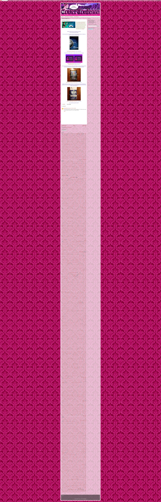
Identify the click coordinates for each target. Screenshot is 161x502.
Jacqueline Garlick (82, 281)
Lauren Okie (80, 336)
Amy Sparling (84, 153)
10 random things (77, 133)
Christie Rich (76, 196)
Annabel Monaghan (71, 157)
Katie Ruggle (79, 316)
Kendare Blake (74, 319)
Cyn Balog (79, 210)
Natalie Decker (70, 380)
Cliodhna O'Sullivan (79, 203)
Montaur (81, 376)
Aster (66, 163)
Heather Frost (74, 264)
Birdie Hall (63, 174)
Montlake (68, 377)
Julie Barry (76, 302)
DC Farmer (69, 216)
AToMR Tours (69, 163)
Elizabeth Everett (68, 227)
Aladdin (81, 140)
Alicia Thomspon (71, 145)
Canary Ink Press (66, 188)
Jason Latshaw (76, 285)
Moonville (71, 377)
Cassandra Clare (78, 190)
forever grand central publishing (72, 244)
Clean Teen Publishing (65, 203)
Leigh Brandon (83, 338)
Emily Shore (84, 232)
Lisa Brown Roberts (82, 342)
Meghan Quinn (70, 365)
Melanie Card (74, 365)
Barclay (74, 169)
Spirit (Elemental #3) (71, 64)
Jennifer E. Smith (83, 290)
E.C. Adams (64, 224)
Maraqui (65, 355)
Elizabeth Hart (72, 227)
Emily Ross (81, 232)
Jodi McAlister (72, 298)
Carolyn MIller (70, 190)
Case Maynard (73, 190)
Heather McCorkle (81, 265)
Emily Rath (78, 232)
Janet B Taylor (65, 284)
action (75, 138)
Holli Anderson (80, 269)
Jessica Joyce (83, 294)
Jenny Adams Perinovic (66, 293)
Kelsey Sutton (70, 319)
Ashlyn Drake (80, 162)
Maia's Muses (76, 353)
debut (74, 217)
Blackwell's (76, 174)
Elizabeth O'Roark (70, 228)
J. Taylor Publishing (65, 278)
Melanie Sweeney (73, 366)
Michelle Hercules (68, 372)
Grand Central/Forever (75, 254)
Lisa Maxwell (82, 343)
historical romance (64, 268)
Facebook (74, 239)
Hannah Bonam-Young (67, 258)
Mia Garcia (78, 369)
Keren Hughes (73, 320)
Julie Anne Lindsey (73, 302)
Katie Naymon (67, 316)
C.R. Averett (66, 186)
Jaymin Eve (75, 286)
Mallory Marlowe (75, 354)
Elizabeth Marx (65, 228)
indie (77, 274)
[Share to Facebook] (69, 104)
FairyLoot (82, 239)
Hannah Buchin (80, 258)
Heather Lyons (67, 265)
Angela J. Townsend (66, 155)
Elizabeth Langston (77, 227)
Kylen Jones (83, 328)
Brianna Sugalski (81, 182)
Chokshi (63, 196)
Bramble (69, 180)
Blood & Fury (73, 175)
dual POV (66, 223)
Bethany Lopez (69, 173)
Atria (72, 163)
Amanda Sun (74, 149)
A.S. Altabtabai (81, 136)
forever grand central (64, 244)
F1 (71, 239)
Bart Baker (63, 170)
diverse (74, 221)
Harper (65, 261)
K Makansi (80, 305)
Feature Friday (84, 241)
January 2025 (78, 284)
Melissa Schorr (68, 368)
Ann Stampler (63, 157)
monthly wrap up (65, 377)
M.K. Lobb (79, 350)
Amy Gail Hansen (72, 152)
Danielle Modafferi (78, 212)
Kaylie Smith (82, 317)
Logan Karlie (65, 346)
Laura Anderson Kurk (67, 332)
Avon (64, 166)
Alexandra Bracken (78, 142)
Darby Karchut (83, 213)
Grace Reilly (63, 254)
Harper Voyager (81, 262)
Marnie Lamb (84, 358)
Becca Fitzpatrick (83, 170)
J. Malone (79, 277)
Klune (81, 324)
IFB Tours (67, 273)
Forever (84, 243)
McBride (65, 362)
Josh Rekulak (63, 301)
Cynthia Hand (83, 210)
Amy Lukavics (63, 153)
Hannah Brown (76, 258)
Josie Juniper (67, 301)
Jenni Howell (73, 288)
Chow (65, 196)
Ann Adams (68, 156)
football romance (63, 243)
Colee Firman (69, 204)
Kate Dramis (80, 311)
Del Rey (84, 217)
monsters (79, 376)
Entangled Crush (71, 235)
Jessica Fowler (74, 294)
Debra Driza (71, 217)
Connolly (85, 205)
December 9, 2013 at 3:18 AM (72, 108)
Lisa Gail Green (70, 343)
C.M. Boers (81, 185)
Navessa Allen (66, 381)
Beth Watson (65, 173)
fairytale (85, 239)
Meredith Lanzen (65, 369)
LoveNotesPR (83, 347)
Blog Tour (64, 175)
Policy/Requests (76, 16)
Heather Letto (63, 265)
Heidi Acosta (83, 266)
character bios (70, 194)
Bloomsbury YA (68, 176)
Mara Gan (79, 354)
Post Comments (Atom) (68, 127)
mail (82, 353)
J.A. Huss (78, 278)
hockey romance (81, 268)
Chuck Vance (75, 200)
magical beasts (63, 353)
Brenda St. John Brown (68, 182)
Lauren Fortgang (73, 335)
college (64, 205)
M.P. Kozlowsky (66, 351)
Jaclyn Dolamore (70, 281)
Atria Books (76, 163)
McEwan (68, 362)
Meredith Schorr (69, 369)
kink (83, 323)
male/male (67, 354)
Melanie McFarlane (64, 366)
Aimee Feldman (68, 140)
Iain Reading (64, 273)
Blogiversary (69, 175)
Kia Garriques (69, 321)
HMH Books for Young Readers (72, 268)
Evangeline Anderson (64, 238)
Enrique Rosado (67, 235)
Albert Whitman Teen (64, 141)
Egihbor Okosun (82, 225)
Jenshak (80, 293)
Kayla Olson (78, 317)
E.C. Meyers (67, 224)
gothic (73, 253)
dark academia (71, 214)
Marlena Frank (77, 358)
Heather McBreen (76, 265)
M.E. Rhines (72, 350)
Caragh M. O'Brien (66, 189)
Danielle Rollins (82, 212)
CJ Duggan (79, 201)
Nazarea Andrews (71, 381)
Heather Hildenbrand (79, 264)
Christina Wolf (79, 197)
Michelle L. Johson (77, 372)
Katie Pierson (75, 316)
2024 (74, 134)
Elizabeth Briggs (64, 227)
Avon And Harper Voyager (69, 166)
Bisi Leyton (66, 174)
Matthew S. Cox (68, 361)
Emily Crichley (72, 231)
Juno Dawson (76, 304)
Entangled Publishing (77, 235)
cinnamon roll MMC (75, 201)
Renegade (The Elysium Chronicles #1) (71, 82)
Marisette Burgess (64, 357)
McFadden (71, 362)
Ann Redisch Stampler (80, 156)
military (70, 374)
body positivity (76, 176)
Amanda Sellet (66, 149)
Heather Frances (70, 264)
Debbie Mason (67, 217)
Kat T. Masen (64, 311)
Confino (78, 205)
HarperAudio (85, 262)
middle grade (73, 373)
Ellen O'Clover (83, 229)
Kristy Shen (73, 327)
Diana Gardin (82, 219)
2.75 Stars (64, 134)
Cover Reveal (84, 207)
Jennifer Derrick (73, 290)
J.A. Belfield (75, 278)
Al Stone (79, 140)
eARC (78, 224)
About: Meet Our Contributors (69, 16)
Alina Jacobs (75, 145)
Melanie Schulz (68, 366)
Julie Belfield (80, 302)
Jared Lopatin (73, 285)
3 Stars (77, 134)
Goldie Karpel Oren (78, 252)
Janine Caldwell (70, 284)
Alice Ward (84, 144)
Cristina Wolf (81, 208)
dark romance (84, 214)
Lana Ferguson (81, 330)
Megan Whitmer (66, 365)
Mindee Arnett (79, 374)
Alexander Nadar (73, 142)
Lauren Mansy (67, 336)
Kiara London (73, 321)
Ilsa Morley (63, 274)
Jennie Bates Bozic (78, 288)
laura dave (72, 332)
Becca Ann (80, 170)
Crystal (75, 209)
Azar (67, 167)
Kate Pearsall (66, 313)
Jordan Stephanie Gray (66, 300)
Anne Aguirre (76, 157)
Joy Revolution (74, 301)
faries (69, 241)
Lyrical (76, 349)
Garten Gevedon (83, 248)
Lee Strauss (73, 338)
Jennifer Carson (79, 289)
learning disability (67, 338)
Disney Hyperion (70, 221)
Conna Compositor (82, 205)
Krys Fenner (77, 327)
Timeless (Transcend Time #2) (71, 63)
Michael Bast (74, 370)
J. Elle (70, 277)
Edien (66, 225)
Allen (76, 146)
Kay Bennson (72, 317)
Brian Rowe (73, 182)
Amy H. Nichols (76, 152)
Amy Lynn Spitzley (67, 153)
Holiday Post (70, 269)
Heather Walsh (74, 266)
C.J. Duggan (66, 185)
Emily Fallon (76, 231)
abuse (65, 138)
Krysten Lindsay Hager (64, 328)
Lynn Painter (69, 349)
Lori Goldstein (69, 347)
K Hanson (77, 305)
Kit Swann (75, 324)
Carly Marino (80, 189)
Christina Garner (66, 197)
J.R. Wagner (66, 280)
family (78, 240)
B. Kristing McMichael (81, 167)
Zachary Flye (66, 108)
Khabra (66, 321)
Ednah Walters (70, 225)
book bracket (82, 177)
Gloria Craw (67, 252)
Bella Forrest (75, 171)
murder (81, 378)
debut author (77, 217)
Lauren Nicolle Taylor (76, 336)
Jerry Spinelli (63, 294)
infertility (79, 274)
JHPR (63, 296)
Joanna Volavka (68, 298)
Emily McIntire (74, 232)
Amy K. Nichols (80, 152)
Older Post (84, 125)
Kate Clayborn (76, 311)
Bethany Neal (72, 173)
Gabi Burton (82, 247)
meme (83, 368)
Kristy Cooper (65, 327)
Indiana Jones (74, 274)
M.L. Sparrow (83, 350)
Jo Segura (80, 297)
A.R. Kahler (77, 136)
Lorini (76, 347)
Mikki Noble (67, 374)
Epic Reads (72, 236)
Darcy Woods (66, 214)
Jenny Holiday (76, 293)
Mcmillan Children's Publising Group (81, 362)
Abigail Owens (83, 137)
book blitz (79, 177)
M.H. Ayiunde (76, 350)
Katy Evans (69, 317)
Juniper (69, 304)
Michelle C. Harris (64, 372)
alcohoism (68, 141)
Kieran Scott (84, 321)
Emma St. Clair (74, 234)
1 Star (70, 133)
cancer (74, 188)
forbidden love (68, 243)
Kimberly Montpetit (67, 323)
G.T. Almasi (79, 247)
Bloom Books (77, 175)
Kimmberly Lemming (77, 323)
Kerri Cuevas (80, 320)
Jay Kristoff (71, 286)
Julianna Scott (68, 302)
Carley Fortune (76, 189)
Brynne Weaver (66, 184)
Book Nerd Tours (78, 178)
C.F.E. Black (63, 185)
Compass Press (72, 205)
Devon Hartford (72, 219)
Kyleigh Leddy (79, 328)
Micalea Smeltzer (70, 370)
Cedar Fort (74, 192)
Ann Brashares (71, 156)
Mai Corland (72, 353)
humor (79, 271)
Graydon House (80, 254)
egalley (78, 225)
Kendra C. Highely (79, 319)
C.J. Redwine (74, 185)
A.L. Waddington (66, 136)
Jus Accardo (80, 304)
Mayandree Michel (76, 361)
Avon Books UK (76, 166)
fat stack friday (78, 241)
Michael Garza (82, 370)
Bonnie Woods (83, 176)
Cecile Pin (67, 192)
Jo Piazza (73, 297)
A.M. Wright (74, 136)
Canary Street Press (71, 188)
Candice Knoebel (82, 188)
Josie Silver (71, 301)
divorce (77, 221)
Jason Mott (80, 285)
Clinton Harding (74, 203)
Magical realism (68, 353)
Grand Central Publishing (69, 254)
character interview (75, 194)
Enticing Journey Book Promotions (66, 236)
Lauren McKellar (71, 336)
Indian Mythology (70, 274)
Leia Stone (76, 338)
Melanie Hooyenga (79, 365)
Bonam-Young (80, 176)
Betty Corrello (81, 173)
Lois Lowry (69, 346)
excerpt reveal (69, 239)
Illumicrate (73, 273)
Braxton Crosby (73, 181)
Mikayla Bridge (81, 373)
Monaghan (65, 376)
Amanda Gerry (65, 148)
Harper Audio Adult (77, 261)
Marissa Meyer (81, 357)
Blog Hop (83, 174)
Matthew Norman (63, 361)
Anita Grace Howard (64, 156)
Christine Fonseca (64, 198)
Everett (78, 238)
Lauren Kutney (63, 336)
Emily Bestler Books (68, 231)
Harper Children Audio (83, 261)
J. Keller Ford (72, 277)
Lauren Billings (75, 334)
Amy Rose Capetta (72, 153)
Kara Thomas (77, 308)
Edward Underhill (74, 225)
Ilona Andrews (79, 273)
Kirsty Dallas (69, 324)
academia (68, 138)
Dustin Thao (73, 223)
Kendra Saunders (84, 319)
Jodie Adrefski (80, 298)
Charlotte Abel (79, 194)
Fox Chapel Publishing (80, 245)
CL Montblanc (82, 201)
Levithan (67, 340)
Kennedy (67, 320)
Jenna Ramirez (65, 288)
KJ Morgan (78, 324)
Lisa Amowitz (76, 342)
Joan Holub (84, 297)
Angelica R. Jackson (72, 155)
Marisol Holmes (72, 357)
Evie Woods (81, 238)
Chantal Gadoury (77, 193)
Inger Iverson (82, 274)
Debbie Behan (63, 217)
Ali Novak (71, 144)
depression (63, 219)
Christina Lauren (71, 197)
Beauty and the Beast (76, 170)
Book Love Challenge (73, 178)
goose (71, 253)
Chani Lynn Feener (73, 193)
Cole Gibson (65, 204)
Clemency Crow (70, 203)
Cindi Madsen (78, 200)
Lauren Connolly (64, 335)
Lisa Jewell (74, 343)
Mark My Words (70, 358)
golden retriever (73, 252)
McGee (74, 362)
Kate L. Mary (79, 312)
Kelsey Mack (63, 319)
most (79, 377)
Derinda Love (66, 219)
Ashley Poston (67, 162)
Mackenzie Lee (74, 351)
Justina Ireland (63, 305)
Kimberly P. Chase (72, 323)
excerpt (64, 239)
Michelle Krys (72, 372)
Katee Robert (73, 313)
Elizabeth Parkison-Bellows (75, 228)
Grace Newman (83, 253)
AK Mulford (76, 140)
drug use (63, 223)
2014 (69, 134)
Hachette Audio (74, 257)
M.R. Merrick (70, 351)
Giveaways (81, 251)
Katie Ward (82, 316)
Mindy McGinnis (83, 374)
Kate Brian (72, 311)
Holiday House (66, 269)
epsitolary (81, 236)
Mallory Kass (70, 354)
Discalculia (84, 220)
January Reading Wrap (66, 285)
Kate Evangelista (83, 311)
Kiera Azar (77, 321)
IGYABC (70, 273)
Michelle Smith (66, 373)
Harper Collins (63, 262)
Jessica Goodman (79, 294)
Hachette (70, 257)
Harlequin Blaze (64, 260)
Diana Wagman (65, 220)
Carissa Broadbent (71, 189)
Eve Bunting (68, 238)
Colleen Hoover (81, 204)
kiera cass (80, 321)
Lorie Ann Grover (73, 347)
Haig (77, 257)
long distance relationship (81, 346)
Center (77, 192)
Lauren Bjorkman (79, 334)
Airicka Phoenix (72, 140)
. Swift (62, 133)
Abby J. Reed (64, 137)
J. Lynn (76, 277)
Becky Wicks (71, 171)
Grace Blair (80, 253)
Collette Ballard (67, 205)
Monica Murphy (71, 376)
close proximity (83, 203)
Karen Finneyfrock (80, 309)
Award (65, 167)
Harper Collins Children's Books (70, 262)
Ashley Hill (64, 162)
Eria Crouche (84, 236)
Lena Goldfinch (80, 339)
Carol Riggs (84, 189)
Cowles (67, 208)
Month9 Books (84, 376)
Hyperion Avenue (65, 272)
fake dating (69, 240)
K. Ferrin (85, 305)
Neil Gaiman (75, 381)
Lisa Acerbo (70, 342)
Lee (70, 338)
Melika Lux (82, 366)
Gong (81, 252)
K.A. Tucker (75, 306)
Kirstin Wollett (66, 324)
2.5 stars (85, 133)
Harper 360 (68, 261)
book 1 (68, 177)
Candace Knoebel (78, 188)
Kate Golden (67, 312)
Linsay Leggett (63, 342)
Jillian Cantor (69, 296)
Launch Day (63, 332)
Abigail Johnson (76, 137)
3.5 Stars (81, 134)
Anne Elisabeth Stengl (81, 157)
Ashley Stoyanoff (71, 162)
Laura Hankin (82, 332)
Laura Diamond (75, 332)
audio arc (83, 163)
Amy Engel (65, 152)
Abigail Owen (80, 137)
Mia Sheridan (85, 369)
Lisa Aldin (73, 342)
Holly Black (84, 269)
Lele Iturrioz (77, 339)
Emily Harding (82, 231)
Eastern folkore (81, 224)
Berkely (81, 171)
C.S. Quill (69, 186)
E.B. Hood (85, 223)
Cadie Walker (82, 186)
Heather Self (71, 266)
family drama (81, 240)
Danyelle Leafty (75, 213)
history (67, 268)
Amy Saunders (80, 153)
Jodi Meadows (76, 298)
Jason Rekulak (83, 285)
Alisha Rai (83, 145)
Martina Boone (80, 359)
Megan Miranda (66, 364)
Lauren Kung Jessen (83, 335)
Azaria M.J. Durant (71, 167)
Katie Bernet (63, 315)
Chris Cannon (68, 196)
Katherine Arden (81, 313)
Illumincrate (76, 273)
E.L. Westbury (74, 224)
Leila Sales (70, 339)
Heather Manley (71, 265)
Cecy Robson (70, 192)
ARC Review (83, 159)
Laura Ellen (79, 332)
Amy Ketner (84, 152)
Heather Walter (79, 266)
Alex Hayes (65, 142)
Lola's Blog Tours (76, 346)
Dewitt (75, 219)
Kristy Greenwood (69, 327)
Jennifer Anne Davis (70, 289)
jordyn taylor (75, 300)
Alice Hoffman (77, 144)
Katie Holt (78, 315)
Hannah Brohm (72, 258)
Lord (66, 347)
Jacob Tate (77, 281)
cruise (72, 209)
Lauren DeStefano (69, 335)
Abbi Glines (85, 136)
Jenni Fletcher (69, 288)
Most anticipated (83, 377)
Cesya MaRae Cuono (81, 192)
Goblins (70, 252)
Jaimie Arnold (72, 282)
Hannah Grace (84, 258)
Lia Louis (81, 340)
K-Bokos (83, 305)
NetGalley (63, 382)
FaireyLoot (79, 239)
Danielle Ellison (68, 212)
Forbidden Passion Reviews (74, 243)
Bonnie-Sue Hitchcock (64, 177)
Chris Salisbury (72, 196)
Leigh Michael (63, 339)
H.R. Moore (67, 257)
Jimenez (63, 297)
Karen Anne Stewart (67, 309)
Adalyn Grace (78, 138)
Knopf (83, 324)
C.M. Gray (84, 185)
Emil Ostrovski (63, 231)
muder (72, 378)
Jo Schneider (76, 297)
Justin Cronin (84, 304)
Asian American (83, 162)
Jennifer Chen (83, 289)
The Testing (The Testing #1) (71, 51)
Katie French (70, 315)
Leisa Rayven (73, 339)
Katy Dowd (66, 317)
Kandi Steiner (73, 308)
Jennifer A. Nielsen (83, 288)
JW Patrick (74, 305)
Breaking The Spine (78, 181)
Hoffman (85, 268)
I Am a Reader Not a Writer (72, 272)
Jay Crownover (67, 286)
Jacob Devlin (74, 281)
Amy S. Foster (76, 153)
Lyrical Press (79, 349)
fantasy (85, 240)
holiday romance (74, 269)
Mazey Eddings (80, 361)
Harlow (62, 261)
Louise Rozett (79, 347)
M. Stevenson (68, 350)
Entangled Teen (83, 235)
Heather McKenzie (67, 266)
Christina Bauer (81, 196)
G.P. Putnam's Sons (74, 247)
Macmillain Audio (79, 351)
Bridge (84, 182)
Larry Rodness (78, 331)
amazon (81, 149)
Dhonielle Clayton (78, 219)
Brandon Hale (69, 181)
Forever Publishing (79, 244)
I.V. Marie (79, 272)
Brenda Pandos (63, 182)
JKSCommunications (68, 297)
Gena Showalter (81, 249)
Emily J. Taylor (65, 232)
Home (62, 16)
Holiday (63, 269)
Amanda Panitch (82, 148)
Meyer (76, 369)
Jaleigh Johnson (76, 282)
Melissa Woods (80, 368)
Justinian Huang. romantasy (69, 305)
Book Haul (67, 178)
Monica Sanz (75, 376)
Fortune (69, 245)
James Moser (84, 282)
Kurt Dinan (72, 328)
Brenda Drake (84, 181)
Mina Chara (75, 374)
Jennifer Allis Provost (64, 289)
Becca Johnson (63, 171)
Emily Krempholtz (70, 232)
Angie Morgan (76, 155)
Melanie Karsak (83, 365)
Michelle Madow (81, 372)
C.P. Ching (63, 186)
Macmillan (84, 351)
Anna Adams (67, 157)
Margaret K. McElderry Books (80, 355)
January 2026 (82, 284)
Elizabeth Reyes (80, 228)
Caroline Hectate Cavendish (65, 190)
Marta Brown (72, 359)
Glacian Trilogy (63, 252)
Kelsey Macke (66, 319)
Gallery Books (70, 248)
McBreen (63, 362)
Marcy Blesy (71, 355)
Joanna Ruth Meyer (64, 298)
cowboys (64, 208)
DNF (79, 221)
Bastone (66, 170)
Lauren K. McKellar (78, 335)
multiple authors (77, 378)
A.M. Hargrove (70, 136)
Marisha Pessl (68, 357)
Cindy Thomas (70, 201)
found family (75, 245)
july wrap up (66, 304)
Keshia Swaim (63, 321)
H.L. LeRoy (64, 257)
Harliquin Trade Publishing (82, 260)
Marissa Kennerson (77, 357)
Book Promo (84, 178)
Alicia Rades (67, 145)
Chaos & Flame (81, 193)
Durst (70, 223)
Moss (77, 377)
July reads (63, 304)
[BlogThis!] (68, 104)
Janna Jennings (74, 284)
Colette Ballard (72, 204)
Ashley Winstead (76, 162)
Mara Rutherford (82, 354)
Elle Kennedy (71, 229)
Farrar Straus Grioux (73, 241)
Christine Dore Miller (83, 197)
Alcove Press (71, 141)
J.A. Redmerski (82, 278)
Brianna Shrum (77, 182)
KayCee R (75, 317)
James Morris (80, 282)
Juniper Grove (72, 304)
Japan (70, 285)
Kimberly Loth (63, 323)
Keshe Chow (84, 320)
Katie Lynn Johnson (82, 315)
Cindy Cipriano (82, 200)
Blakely (78, 174)
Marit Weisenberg (65, 358)
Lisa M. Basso (78, 343)
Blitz (80, 174)
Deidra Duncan (81, 217)
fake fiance (72, 240)
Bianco (84, 173)
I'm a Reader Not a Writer (83, 272)
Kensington (70, 320)
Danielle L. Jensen (73, 212)
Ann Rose (84, 156)
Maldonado (64, 354)
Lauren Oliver (83, 336)
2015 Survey (72, 134)
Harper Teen (76, 262)
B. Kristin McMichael (75, 167)
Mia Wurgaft (66, 370)
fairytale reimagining (65, 240)
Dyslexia (79, 223)
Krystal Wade (84, 327)
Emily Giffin (79, 231)
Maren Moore (74, 355)
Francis (84, 245)
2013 (67, 134)
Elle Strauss (79, 229)
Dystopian (82, 223)
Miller (72, 374)
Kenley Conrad (64, 320)
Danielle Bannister (63, 212)
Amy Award (71, 151)
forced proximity (80, 243)
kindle (81, 323)
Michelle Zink (70, 373)
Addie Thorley (82, 138)
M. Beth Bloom (83, 349)
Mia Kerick (81, 369)
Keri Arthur (77, 320)
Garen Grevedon (79, 248)
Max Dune (72, 361)
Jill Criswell (66, 296)
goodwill (69, 253)
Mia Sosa (64, 370)
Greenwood (84, 254)
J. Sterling (82, 277)
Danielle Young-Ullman (66, 213)
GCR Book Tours (72, 249)
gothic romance (76, 253)
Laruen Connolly (82, 331)
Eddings (84, 224)
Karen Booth (71, 309)
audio (80, 163)
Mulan (74, 378)
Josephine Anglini (79, 300)
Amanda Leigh (73, 148)
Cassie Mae (82, 190)
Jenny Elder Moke (72, 293)
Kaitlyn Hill (63, 308)
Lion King (67, 342)
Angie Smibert (80, 155)
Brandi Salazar (65, 181)
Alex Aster (83, 141)
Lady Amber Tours (67, 330)
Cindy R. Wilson (66, 201)
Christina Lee (75, 197)
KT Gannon (69, 328)
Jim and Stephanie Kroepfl (82, 296)
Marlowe (81, 358)
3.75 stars (85, 134)
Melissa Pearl (64, 368)
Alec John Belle (75, 141)
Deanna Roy (76, 216)
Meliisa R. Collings (78, 366)
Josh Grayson (83, 300)
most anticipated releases (67, 378)
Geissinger (77, 249)
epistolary (78, 236)
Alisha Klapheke (79, 145)
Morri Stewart (74, 377)
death (79, 216)
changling (69, 193)
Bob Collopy (72, 176)
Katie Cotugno (66, 315)
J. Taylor (85, 277)
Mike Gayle (85, 373)
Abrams (63, 138)
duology (68, 223)
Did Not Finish (77, 220)
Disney (65, 221)
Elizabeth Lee (81, 227)
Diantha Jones (73, 220)
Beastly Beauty (71, 170)
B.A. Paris (85, 167)
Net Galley (83, 381)
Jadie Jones (65, 282)
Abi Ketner (72, 137)
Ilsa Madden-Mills (83, 273)
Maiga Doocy (79, 353)
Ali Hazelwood (67, 144)
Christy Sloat (67, 200)
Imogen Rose (66, 274)
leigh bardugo (80, 338)
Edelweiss (63, 225)
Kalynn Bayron (69, 308)
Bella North (78, 171)
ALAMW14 (84, 140)
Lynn (62, 349)
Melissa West (76, 368)
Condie (75, 205)
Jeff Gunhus (83, 286)
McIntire (76, 362)
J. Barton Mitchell (66, 277)
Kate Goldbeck (63, 312)
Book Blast (72, 177)
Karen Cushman (75, 309)
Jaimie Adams (69, 282)
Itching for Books (78, 276)
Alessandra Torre (79, 141)
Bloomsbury (81, 175)
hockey (78, 268)
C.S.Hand (72, 186)
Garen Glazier (74, 248)
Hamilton (83, 257)
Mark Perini (74, 358)
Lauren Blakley (83, 334)
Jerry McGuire (83, 293)
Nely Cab (79, 381)
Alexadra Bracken (69, 142)
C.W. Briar (75, 186)
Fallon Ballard (75, 240)
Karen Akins (80, 308)
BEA (67, 170)
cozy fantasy (72, 208)
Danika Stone (71, 213)
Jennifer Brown (75, 289)
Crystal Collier (79, 209)
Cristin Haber (78, 208)
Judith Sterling (82, 301)
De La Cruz (73, 216)
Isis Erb (74, 276)
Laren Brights (74, 331)
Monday (68, 376)
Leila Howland (67, 339)
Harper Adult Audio (72, 261)
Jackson (66, 281)
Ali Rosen (74, 144)
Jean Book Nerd (79, 286)
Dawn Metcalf (79, 215)
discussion (63, 221)
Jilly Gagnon (77, 296)
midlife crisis (77, 373)
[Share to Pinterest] (70, 104)
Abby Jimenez (68, 137)
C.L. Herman (77, 185)
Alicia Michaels (63, 145)
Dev (69, 219)
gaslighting (63, 249)
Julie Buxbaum (84, 302)
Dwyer (76, 223)
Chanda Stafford (65, 193)
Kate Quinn (70, 313)
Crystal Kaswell (83, 209)
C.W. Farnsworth (78, 186)
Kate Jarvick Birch (75, 312)
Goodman (66, 253)
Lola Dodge (72, 346)
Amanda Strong (70, 149)
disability (81, 220)
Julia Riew (65, 302)
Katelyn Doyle (77, 313)
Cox (69, 208)
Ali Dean (63, 144)
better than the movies (77, 173)
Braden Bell (65, 180)
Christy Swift (71, 200)
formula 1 (66, 245)
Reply (64, 111)
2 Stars (81, 133)
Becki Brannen (67, 171)
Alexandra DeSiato (83, 142)
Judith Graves (78, 301)
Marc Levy (68, 355)
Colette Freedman (77, 204)
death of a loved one (83, 216)
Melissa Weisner (72, 368)
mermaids (73, 369)
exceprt (85, 238)
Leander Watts (63, 338)
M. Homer (65, 350)
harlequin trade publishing (76, 260)
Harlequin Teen (69, 260)
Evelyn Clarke (75, 238)
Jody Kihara (84, 298)
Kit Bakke (72, 324)
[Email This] (67, 104)
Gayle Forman (67, 249)
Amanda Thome (78, 149)
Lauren (62, 334)
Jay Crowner (63, 286)
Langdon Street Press (67, 331)
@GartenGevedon (66, 133)
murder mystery (84, 378)
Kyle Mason (76, 328)
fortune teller (72, 245)
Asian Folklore (63, 163)
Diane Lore (69, 220)
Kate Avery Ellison (68, 311)
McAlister (84, 361)
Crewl (75, 208)
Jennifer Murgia (67, 292)
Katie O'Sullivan (71, 316)
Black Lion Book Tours (71, 174)
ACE (70, 138)
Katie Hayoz (74, 315)
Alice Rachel (81, 144)
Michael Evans (78, 370)
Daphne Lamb (79, 213)
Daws (66, 216)
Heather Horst (83, 264)
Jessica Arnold (70, 294)
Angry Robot (84, 155)
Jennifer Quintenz (81, 292)
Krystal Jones (80, 327)
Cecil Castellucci (63, 192)
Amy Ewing (68, 152)
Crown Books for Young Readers (67, 209)
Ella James (84, 228)
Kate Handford (70, 312)
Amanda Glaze (69, 148)
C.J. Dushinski (70, 185)
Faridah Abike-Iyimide (65, 241)
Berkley (84, 171)
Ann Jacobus (75, 156)
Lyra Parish (73, 349)
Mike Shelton (64, 374)
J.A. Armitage (71, 278)
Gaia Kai (66, 248)
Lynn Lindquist (65, 349)
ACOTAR (73, 138)
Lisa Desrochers (66, 343)
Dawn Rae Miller (63, 216)
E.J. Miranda (71, 224)
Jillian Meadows (73, 296)
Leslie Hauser (84, 339)
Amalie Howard (77, 147)
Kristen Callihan (83, 325)
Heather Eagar (66, 264)
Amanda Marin (77, 148)
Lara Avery (71, 331)
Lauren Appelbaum (66, 334)
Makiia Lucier (84, 353)
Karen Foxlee (84, 309)
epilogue (75, 236)
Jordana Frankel (71, 300)
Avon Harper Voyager (81, 166)
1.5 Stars (73, 133)
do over (82, 221)
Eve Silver (72, 238)
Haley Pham (80, 257)
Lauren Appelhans (71, 334)
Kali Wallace (66, 308)
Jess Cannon (66, 294)
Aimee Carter (65, 140)
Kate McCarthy (82, 312)
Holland (77, 269)
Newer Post (64, 125)
